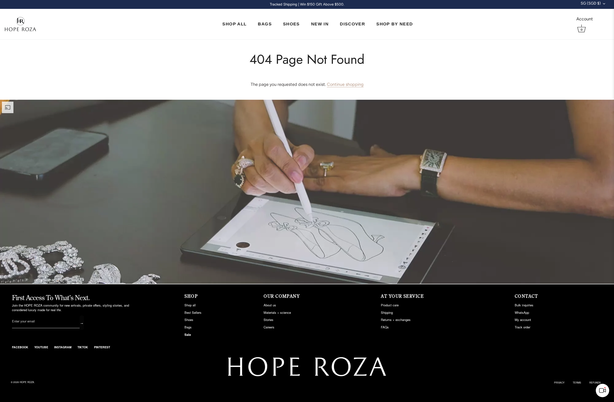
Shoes (291, 24)
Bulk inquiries (524, 305)
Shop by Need (394, 24)
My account (523, 319)
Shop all (190, 305)
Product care (390, 305)
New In (320, 24)
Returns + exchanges (396, 319)
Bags (265, 24)
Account (584, 19)
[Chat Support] (602, 390)
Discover (352, 24)
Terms (577, 382)
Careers (269, 327)
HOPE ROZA (27, 382)
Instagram (62, 347)
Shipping (387, 312)
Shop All (234, 24)
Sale (187, 334)
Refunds (595, 382)
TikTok (82, 347)
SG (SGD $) (591, 3)
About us (270, 305)
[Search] (602, 19)
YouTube (41, 347)
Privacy (559, 382)
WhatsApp (522, 312)
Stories (268, 319)
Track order (522, 327)
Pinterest (102, 347)
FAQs (385, 327)
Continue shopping (345, 84)
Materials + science (277, 312)
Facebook (20, 347)
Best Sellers (192, 312)
